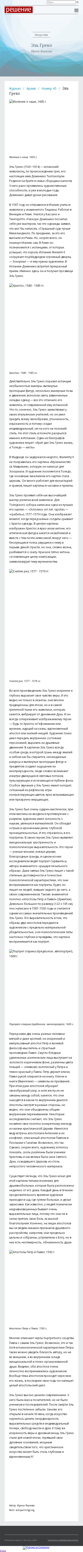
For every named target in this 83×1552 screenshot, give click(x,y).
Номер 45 (49, 88)
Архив (31, 88)
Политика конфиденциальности (63, 1540)
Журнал (15, 88)
